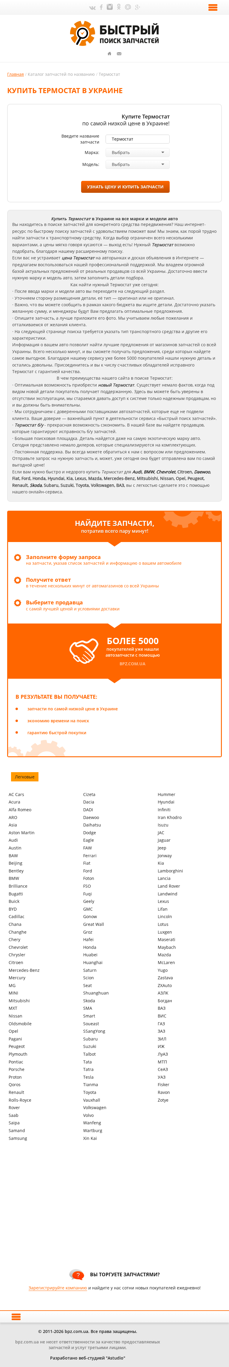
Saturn (90, 970)
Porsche (16, 1069)
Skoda (89, 1000)
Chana (15, 924)
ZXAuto (165, 985)
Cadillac (16, 916)
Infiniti (164, 809)
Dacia (88, 802)
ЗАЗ (161, 1031)
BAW (13, 855)
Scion (88, 977)
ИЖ (161, 1046)
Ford (87, 871)
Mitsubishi (19, 1000)
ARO (13, 817)
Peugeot (17, 1046)
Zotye (163, 1100)
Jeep (162, 848)
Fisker (163, 1084)
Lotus (163, 924)
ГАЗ (161, 1023)
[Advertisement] (118, 1213)
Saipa (14, 1123)
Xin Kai (90, 1138)
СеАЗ (163, 1069)
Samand (17, 1130)
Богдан (165, 1000)
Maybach (167, 947)
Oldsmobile (20, 1023)
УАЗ (161, 1077)
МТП (162, 1062)
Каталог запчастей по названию (61, 74)
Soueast (91, 1023)
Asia (13, 825)
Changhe (18, 932)
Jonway (165, 855)
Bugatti (16, 894)
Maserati (166, 939)
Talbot (89, 1054)
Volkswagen (94, 1107)
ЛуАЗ (163, 1054)
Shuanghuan (96, 993)
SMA (87, 1008)
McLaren (166, 962)
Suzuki (89, 1046)
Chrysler (17, 954)
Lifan (163, 909)
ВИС (162, 1016)
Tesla (88, 1077)
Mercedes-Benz (24, 970)
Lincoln (165, 916)
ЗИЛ (162, 1039)
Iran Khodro (170, 817)
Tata (87, 1062)
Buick (14, 901)
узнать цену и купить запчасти (125, 187)
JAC (161, 832)
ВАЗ (161, 1008)
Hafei (88, 939)
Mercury (17, 977)
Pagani (15, 1039)
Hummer (166, 794)
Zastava (165, 977)
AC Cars (16, 794)
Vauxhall (91, 1100)
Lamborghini (170, 871)
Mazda (164, 954)
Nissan (15, 1016)
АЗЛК (163, 993)
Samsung (18, 1138)
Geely (88, 901)
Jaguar (164, 840)
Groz (87, 932)
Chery (14, 939)
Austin (15, 848)
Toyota (89, 1092)
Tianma (90, 1084)
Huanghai (93, 962)
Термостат (109, 74)
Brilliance (18, 886)
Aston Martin (22, 832)
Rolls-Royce (20, 1100)
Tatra (88, 1069)
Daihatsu (92, 825)
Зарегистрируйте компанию (58, 1288)
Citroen (16, 962)
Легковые (25, 777)
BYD (13, 909)
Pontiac (16, 1062)
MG (12, 985)
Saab (13, 1115)
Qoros (15, 1084)
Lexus (163, 901)
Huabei (90, 954)
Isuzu (163, 825)
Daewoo (91, 817)
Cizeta (89, 794)
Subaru (90, 1039)
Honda (89, 947)
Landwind (167, 894)
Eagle (88, 840)
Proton (15, 1077)
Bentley (16, 871)
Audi (137, 472)
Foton (88, 878)
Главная (15, 74)
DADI (88, 809)
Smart (89, 1016)
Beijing (15, 863)
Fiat (86, 863)
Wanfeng (92, 1123)
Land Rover (169, 886)
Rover (14, 1107)
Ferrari (90, 855)
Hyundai (166, 802)
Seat (87, 985)
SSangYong (94, 1031)
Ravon (164, 1092)
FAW (87, 848)
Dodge (89, 832)
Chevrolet (165, 472)
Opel (13, 1031)
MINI (13, 993)
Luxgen (165, 932)
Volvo (88, 1115)
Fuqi (87, 894)
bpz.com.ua (133, 663)
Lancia (164, 878)
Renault (16, 1092)
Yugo (163, 970)
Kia (161, 863)
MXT (13, 1008)
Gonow (90, 916)
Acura (14, 802)
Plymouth (18, 1054)
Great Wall (93, 924)
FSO (87, 886)
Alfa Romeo (20, 809)
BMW (149, 472)
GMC (88, 909)
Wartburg (92, 1130)
